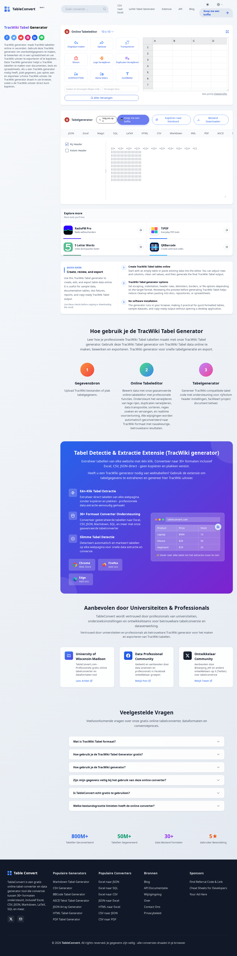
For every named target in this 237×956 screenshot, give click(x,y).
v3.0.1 (42, 7)
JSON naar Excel (109, 900)
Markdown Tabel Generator (71, 882)
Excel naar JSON (109, 882)
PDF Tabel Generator (66, 919)
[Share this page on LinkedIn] (34, 37)
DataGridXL (220, 93)
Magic (100, 133)
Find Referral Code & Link (206, 882)
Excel (86, 133)
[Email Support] (20, 919)
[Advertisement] (30, 115)
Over (147, 900)
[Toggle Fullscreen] (227, 32)
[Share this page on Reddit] (21, 37)
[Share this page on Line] (41, 37)
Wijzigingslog (153, 894)
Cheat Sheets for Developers (208, 888)
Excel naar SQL (108, 888)
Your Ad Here (198, 894)
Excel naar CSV (108, 894)
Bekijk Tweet (201, 680)
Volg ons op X (107, 120)
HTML (145, 133)
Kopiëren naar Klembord (173, 119)
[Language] (220, 4)
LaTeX (129, 133)
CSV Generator (62, 888)
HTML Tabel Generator (68, 913)
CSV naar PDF (107, 919)
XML (193, 133)
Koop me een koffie (211, 12)
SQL (115, 133)
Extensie (167, 9)
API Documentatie (156, 888)
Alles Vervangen (103, 97)
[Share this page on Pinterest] (28, 37)
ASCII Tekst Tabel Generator (71, 900)
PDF (206, 133)
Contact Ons (152, 907)
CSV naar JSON (108, 913)
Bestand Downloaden (213, 119)
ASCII (220, 133)
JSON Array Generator (67, 907)
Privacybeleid (152, 913)
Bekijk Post (141, 680)
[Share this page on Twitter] (14, 37)
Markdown (176, 133)
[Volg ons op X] (10, 919)
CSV (159, 133)
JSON (71, 133)
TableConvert (71, 943)
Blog (191, 9)
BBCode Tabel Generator (69, 894)
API (180, 9)
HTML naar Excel (109, 907)
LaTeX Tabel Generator (142, 9)
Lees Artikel (82, 680)
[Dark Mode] (207, 4)
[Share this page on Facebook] (7, 37)
